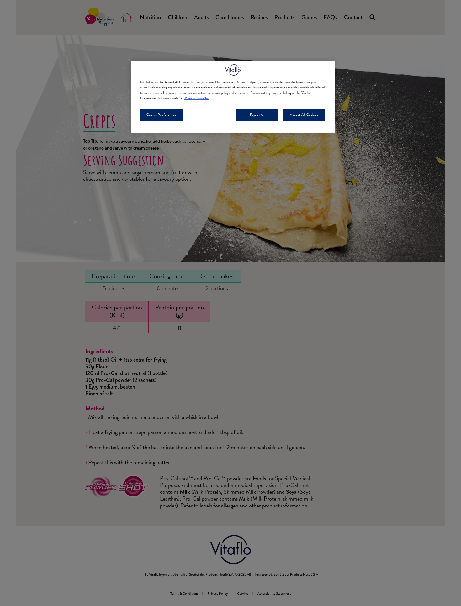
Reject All (257, 114)
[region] (233, 97)
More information (196, 98)
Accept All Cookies (304, 114)
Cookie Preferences (161, 114)
